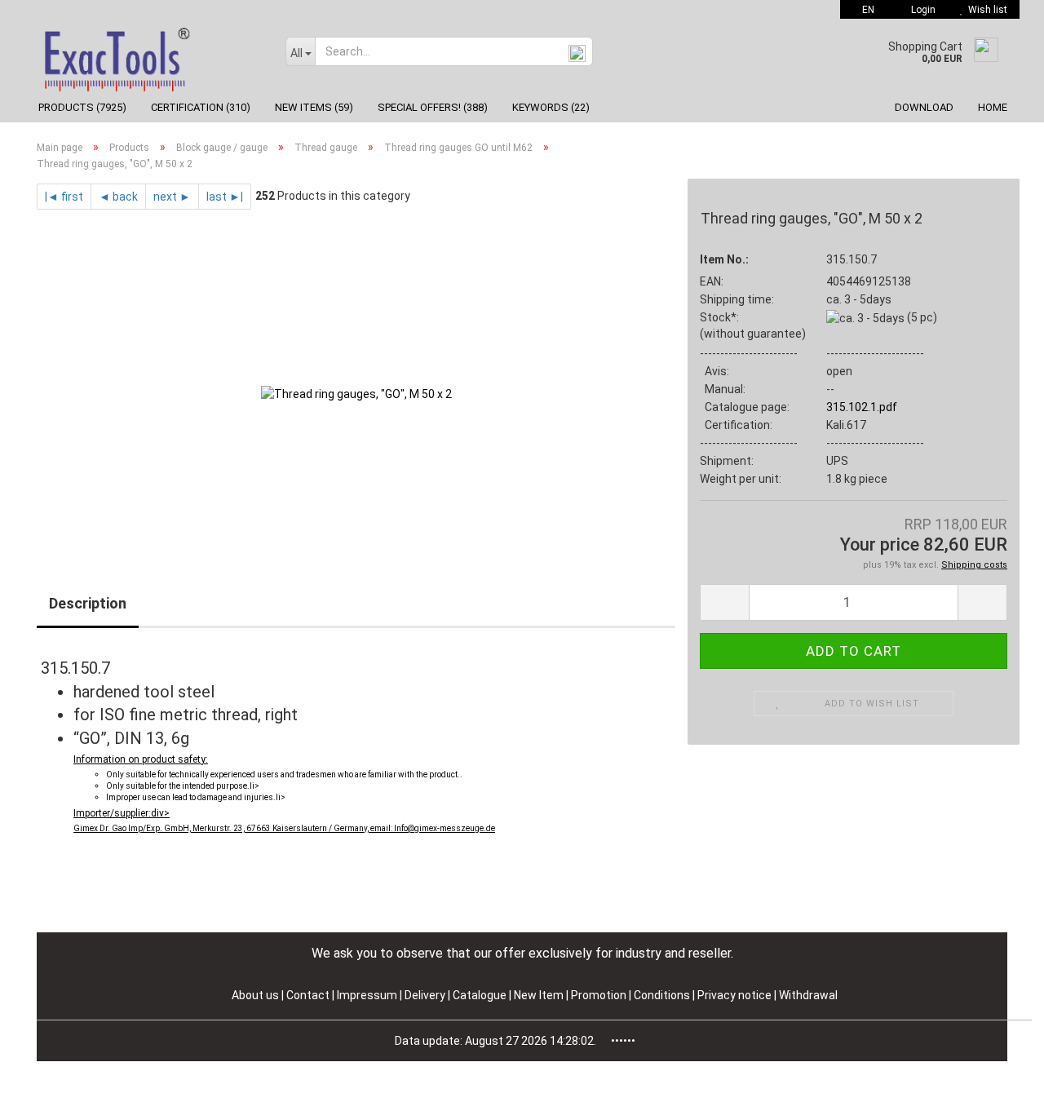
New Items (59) (314, 107)
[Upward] (999, 1077)
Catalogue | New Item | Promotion (539, 995)
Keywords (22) (551, 107)
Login (921, 9)
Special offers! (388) (433, 107)
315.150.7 (851, 259)
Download (924, 107)
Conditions (663, 995)
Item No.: (724, 259)
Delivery (426, 995)
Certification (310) (200, 107)
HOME (992, 107)
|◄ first (64, 196)
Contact (308, 995)
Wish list (985, 9)
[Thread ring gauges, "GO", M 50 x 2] (356, 393)
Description (87, 603)
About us (255, 995)
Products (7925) (82, 107)
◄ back (118, 196)
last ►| (224, 196)
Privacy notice (735, 995)
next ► (172, 196)
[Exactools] (149, 55)
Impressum (368, 995)
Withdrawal (808, 995)
